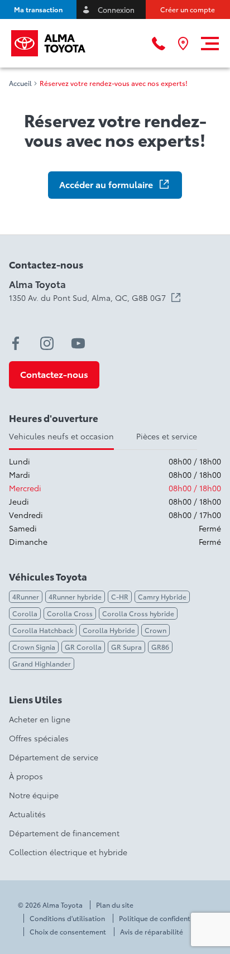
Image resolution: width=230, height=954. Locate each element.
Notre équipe (34, 794)
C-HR (119, 596)
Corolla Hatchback (42, 630)
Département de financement (64, 832)
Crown (155, 630)
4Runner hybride (75, 596)
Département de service (53, 757)
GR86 (160, 646)
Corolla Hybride (109, 630)
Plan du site (114, 904)
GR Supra (126, 646)
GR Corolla (83, 646)
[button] (38, 9)
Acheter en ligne (39, 719)
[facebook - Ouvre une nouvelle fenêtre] (15, 343)
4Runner (25, 596)
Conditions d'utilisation (67, 918)
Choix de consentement (68, 931)
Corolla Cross (70, 613)
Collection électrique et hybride (68, 851)
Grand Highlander (41, 663)
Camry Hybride (162, 596)
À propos (26, 776)
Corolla (24, 613)
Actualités (27, 813)
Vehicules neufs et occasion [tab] (61, 436)
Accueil (20, 83)
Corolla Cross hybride (138, 613)
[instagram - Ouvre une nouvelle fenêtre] (47, 343)
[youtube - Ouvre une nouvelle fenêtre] (78, 343)
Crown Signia (33, 646)
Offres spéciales (39, 738)
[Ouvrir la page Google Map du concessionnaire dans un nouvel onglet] (183, 43)
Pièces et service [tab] (166, 436)
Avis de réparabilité (151, 931)
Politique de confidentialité (163, 918)
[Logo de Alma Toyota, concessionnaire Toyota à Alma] (48, 43)
